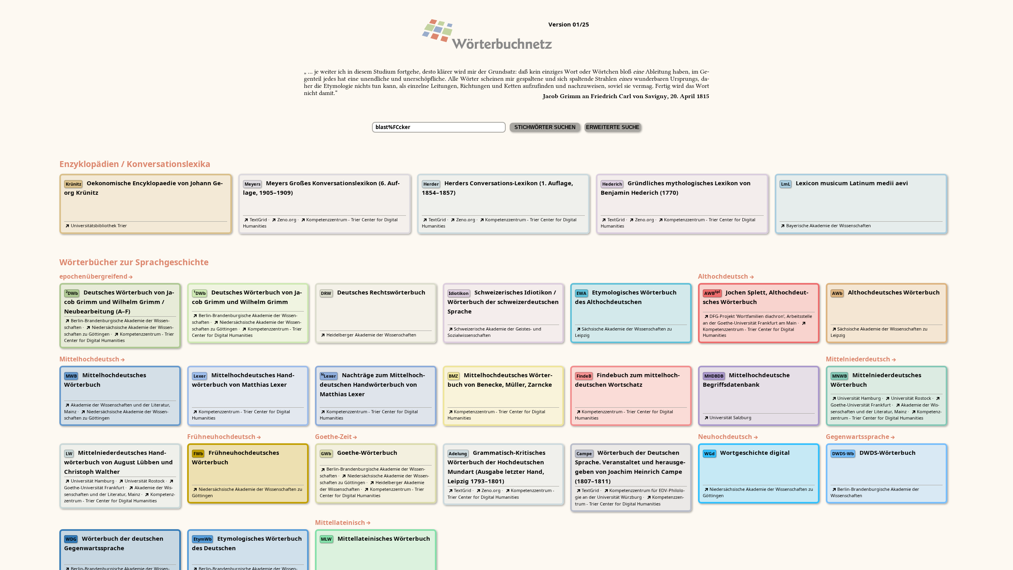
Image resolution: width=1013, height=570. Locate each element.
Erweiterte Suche (612, 127)
